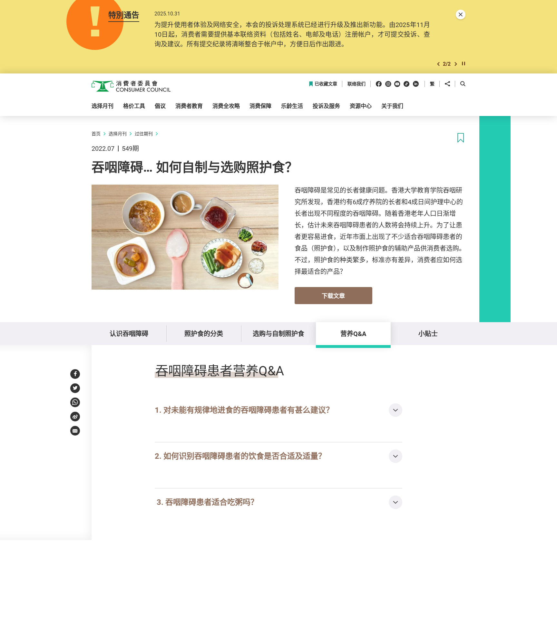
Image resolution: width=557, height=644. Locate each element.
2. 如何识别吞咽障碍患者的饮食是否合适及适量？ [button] (240, 456)
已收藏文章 (326, 84)
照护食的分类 (203, 333)
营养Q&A (353, 333)
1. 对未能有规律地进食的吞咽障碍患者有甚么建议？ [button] (244, 410)
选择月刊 (118, 133)
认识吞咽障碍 (129, 333)
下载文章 (333, 296)
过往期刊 (144, 133)
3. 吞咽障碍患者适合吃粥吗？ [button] (206, 502)
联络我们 (356, 84)
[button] (438, 64)
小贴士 (428, 333)
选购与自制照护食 (278, 333)
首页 (96, 133)
